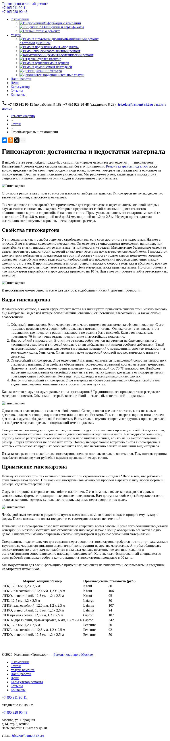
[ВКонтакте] (4, 140)
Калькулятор (20, 87)
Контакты (18, 95)
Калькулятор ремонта (27, 682)
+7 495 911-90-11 (14, 8)
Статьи (16, 666)
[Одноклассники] (10, 140)
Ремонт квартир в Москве (73, 654)
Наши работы (21, 79)
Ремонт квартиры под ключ (127, 166)
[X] (16, 140)
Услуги (16, 35)
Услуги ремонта (23, 670)
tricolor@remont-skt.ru (28, 735)
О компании (20, 19)
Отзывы (17, 91)
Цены (15, 83)
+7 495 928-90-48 (14, 11)
